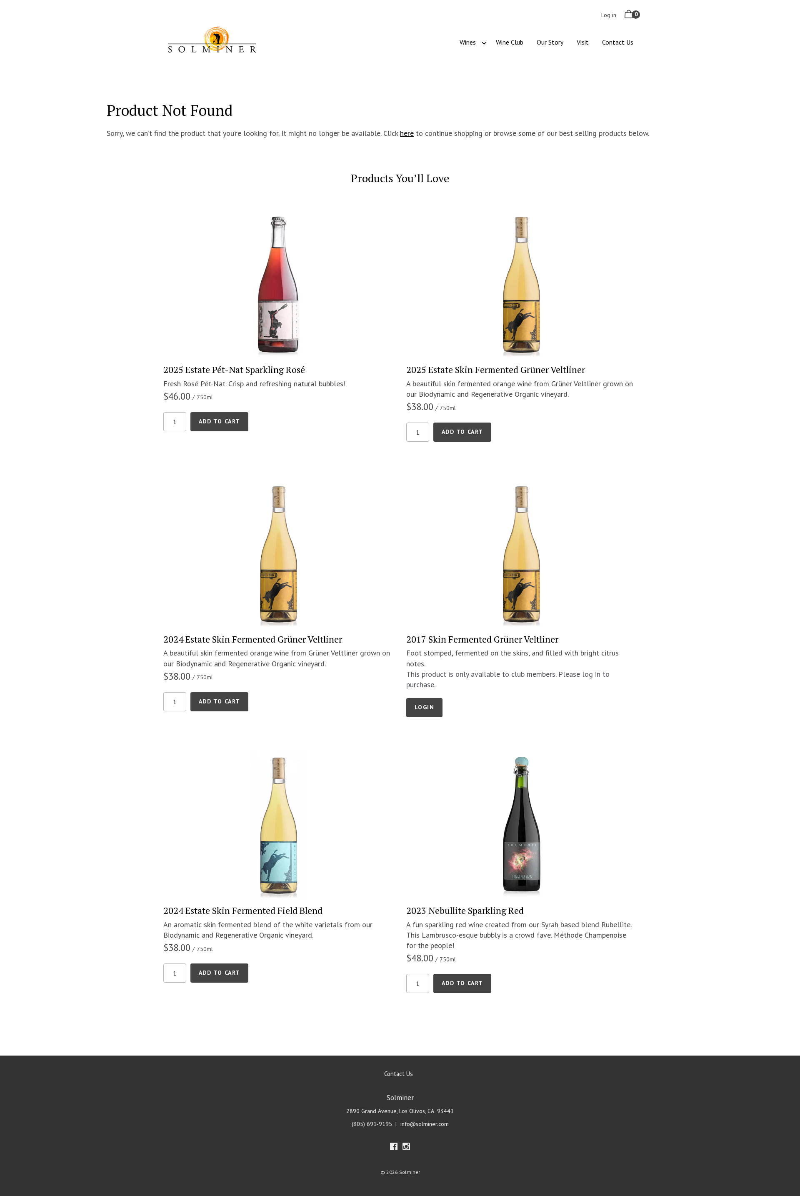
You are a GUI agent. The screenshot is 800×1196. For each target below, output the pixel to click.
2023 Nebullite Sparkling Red (465, 910)
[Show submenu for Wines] (484, 42)
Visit (583, 42)
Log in (608, 15)
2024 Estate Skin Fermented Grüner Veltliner (252, 639)
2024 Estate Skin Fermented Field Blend (242, 910)
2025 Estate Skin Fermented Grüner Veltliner (495, 369)
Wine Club (509, 42)
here (407, 133)
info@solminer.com (424, 1124)
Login (424, 707)
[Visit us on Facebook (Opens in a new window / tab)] (394, 1148)
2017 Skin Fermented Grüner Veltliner (482, 639)
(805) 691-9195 (372, 1124)
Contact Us (617, 42)
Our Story (550, 42)
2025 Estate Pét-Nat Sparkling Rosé (234, 369)
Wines (468, 42)
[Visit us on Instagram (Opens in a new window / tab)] (406, 1148)
